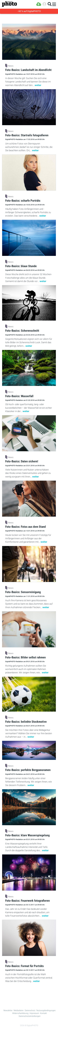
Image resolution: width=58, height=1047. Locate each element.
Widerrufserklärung (20, 1013)
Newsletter (8, 1010)
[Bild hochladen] (39, 4)
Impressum (34, 1013)
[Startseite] (9, 4)
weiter (38, 85)
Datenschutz (30, 1010)
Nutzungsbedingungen (46, 1010)
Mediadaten (19, 1010)
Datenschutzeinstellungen (29, 1016)
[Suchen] (49, 4)
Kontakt (43, 1013)
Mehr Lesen (29, 991)
